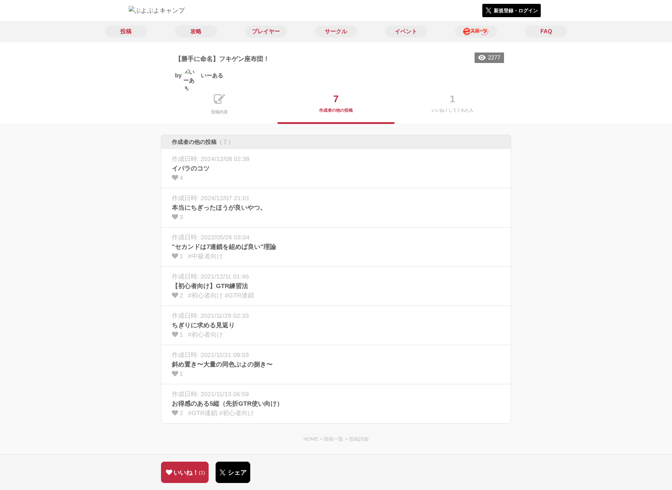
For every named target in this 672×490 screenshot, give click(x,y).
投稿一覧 (333, 439)
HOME (310, 439)
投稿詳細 (359, 439)
